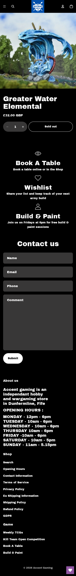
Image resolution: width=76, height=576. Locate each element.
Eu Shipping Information (20, 495)
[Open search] (13, 6)
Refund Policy (13, 509)
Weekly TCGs (13, 532)
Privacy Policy (13, 489)
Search (8, 462)
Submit (13, 358)
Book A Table (13, 546)
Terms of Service (16, 482)
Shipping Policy (14, 502)
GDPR (7, 515)
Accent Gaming (43, 567)
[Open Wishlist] (70, 570)
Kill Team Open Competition (24, 539)
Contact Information (18, 475)
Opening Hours (14, 469)
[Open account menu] (62, 6)
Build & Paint (13, 552)
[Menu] (4, 6)
